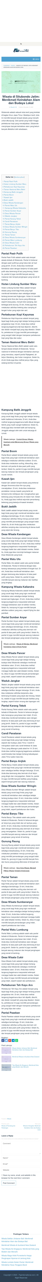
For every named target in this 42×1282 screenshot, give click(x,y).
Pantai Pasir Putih (10, 181)
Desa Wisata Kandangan (13, 202)
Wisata (9, 1119)
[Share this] (2, 1040)
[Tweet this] (6, 1040)
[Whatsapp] (16, 1040)
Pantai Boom (8, 194)
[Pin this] (9, 1040)
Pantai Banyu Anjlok (11, 224)
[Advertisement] (21, 21)
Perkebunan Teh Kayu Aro (14, 245)
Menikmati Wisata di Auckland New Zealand (25, 1057)
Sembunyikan (19, 177)
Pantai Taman (9, 234)
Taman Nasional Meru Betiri (14, 189)
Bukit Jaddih (8, 200)
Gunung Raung (10, 232)
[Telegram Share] (13, 1040)
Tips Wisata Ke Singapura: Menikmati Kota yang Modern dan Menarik (25, 1066)
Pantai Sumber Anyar (12, 210)
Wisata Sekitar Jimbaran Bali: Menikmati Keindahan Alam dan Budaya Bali (24, 1049)
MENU (37, 59)
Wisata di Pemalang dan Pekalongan (8, 1126)
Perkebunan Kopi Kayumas (14, 186)
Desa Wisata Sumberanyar (14, 237)
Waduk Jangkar (10, 216)
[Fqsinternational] (21, 50)
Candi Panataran (10, 221)
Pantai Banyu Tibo (11, 229)
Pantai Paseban (10, 248)
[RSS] (21, 44)
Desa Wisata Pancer (12, 213)
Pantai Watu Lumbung (12, 240)
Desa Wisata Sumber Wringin (15, 226)
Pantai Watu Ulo (10, 205)
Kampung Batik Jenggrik (13, 192)
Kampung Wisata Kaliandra (14, 208)
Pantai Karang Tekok (12, 218)
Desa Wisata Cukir (11, 242)
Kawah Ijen (8, 197)
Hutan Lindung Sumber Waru (14, 184)
